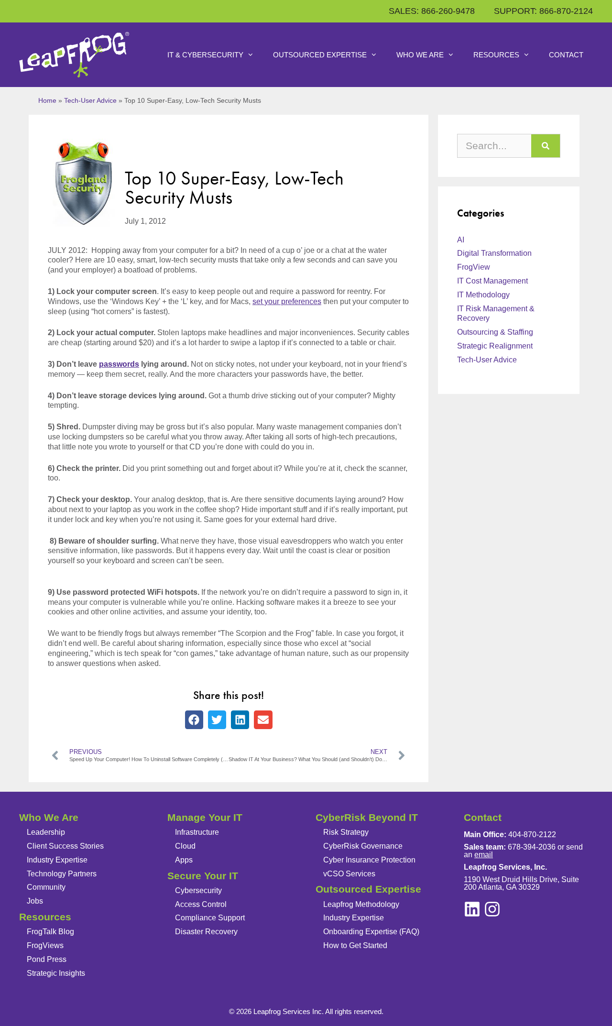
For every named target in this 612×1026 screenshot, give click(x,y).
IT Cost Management (492, 281)
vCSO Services (349, 874)
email (483, 855)
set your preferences (286, 301)
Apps (184, 860)
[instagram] (472, 909)
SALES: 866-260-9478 (432, 11)
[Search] (545, 145)
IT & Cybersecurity (205, 55)
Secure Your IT (202, 875)
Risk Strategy (346, 832)
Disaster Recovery (206, 932)
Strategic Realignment (495, 346)
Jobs (35, 901)
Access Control (201, 904)
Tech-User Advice (90, 100)
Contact (566, 55)
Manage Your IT (204, 817)
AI (460, 240)
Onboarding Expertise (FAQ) (371, 932)
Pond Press (46, 959)
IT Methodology (483, 295)
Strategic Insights (56, 973)
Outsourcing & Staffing (495, 332)
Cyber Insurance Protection (369, 860)
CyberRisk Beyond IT (367, 817)
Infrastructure (197, 832)
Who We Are (420, 55)
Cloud (185, 846)
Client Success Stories (65, 846)
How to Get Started (355, 945)
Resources (496, 55)
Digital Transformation (494, 253)
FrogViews (45, 945)
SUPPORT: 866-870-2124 (543, 11)
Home (47, 100)
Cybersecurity (198, 890)
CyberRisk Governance (363, 846)
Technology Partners (62, 874)
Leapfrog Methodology (361, 904)
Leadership (46, 832)
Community (46, 887)
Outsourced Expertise (320, 55)
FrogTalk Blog (50, 932)
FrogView (473, 267)
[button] (194, 719)
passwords (119, 364)
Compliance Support (210, 918)
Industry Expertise (57, 860)
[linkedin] (492, 909)
